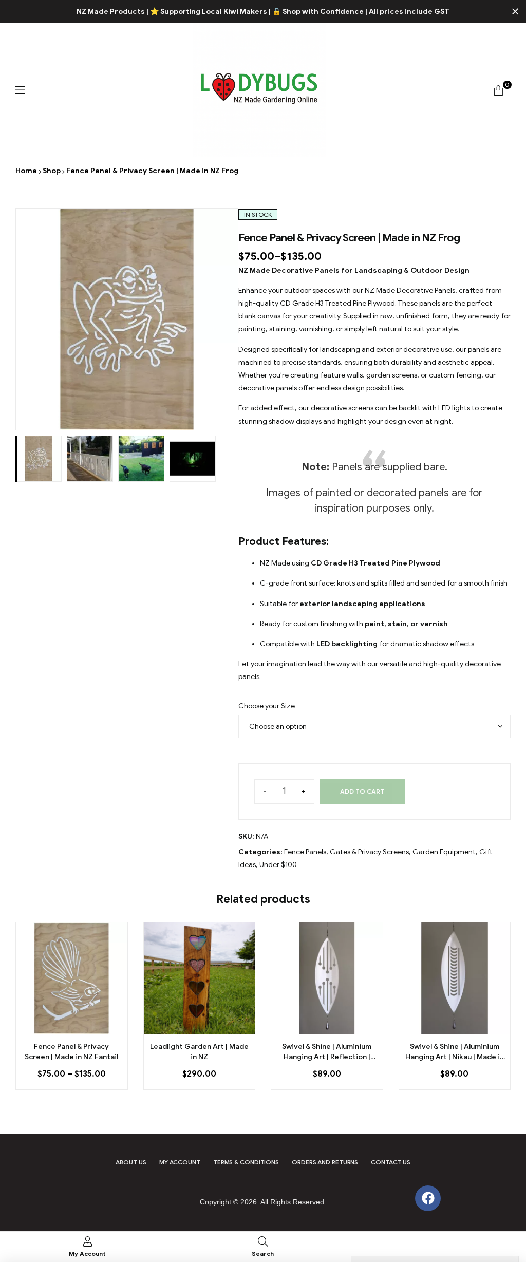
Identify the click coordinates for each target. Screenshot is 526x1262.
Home (26, 170)
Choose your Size (266, 706)
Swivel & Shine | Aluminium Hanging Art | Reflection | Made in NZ (326, 1052)
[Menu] (20, 90)
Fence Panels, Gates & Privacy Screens (346, 851)
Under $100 (278, 864)
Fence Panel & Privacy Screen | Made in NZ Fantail (71, 1051)
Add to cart (362, 791)
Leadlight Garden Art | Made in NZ (199, 1051)
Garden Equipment (444, 851)
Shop (52, 170)
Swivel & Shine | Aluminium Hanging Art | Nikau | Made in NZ (454, 1052)
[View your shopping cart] (498, 90)
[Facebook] (428, 1198)
